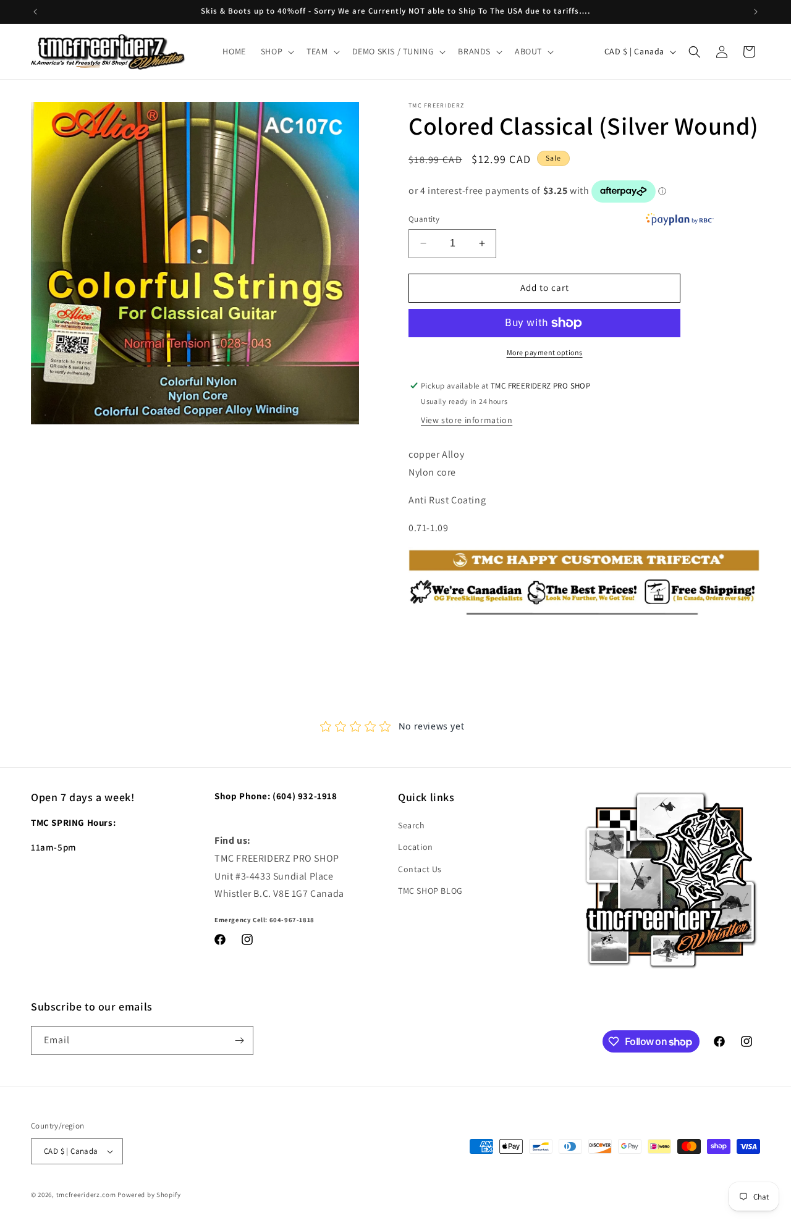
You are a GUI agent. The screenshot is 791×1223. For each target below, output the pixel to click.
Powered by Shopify (149, 1194)
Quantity (423, 219)
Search (411, 825)
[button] (276, 51)
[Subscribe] (239, 1040)
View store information (466, 420)
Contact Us (420, 869)
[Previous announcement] (35, 11)
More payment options (545, 352)
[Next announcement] (755, 11)
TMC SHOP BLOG (430, 890)
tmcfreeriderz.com (86, 1194)
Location (415, 846)
